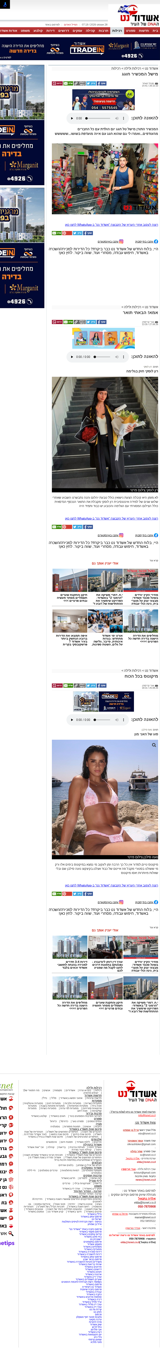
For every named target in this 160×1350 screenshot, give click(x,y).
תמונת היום (67, 1142)
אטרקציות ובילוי (82, 1183)
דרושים (63, 30)
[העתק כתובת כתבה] (79, 84)
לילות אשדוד (83, 1142)
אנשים (46, 1090)
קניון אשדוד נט (55, 1211)
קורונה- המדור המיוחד (90, 1193)
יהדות (72, 1204)
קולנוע (38, 30)
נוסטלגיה (55, 1126)
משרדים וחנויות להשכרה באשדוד (84, 1261)
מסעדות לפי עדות (69, 1108)
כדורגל (53, 1121)
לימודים (83, 1178)
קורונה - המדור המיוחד (88, 1191)
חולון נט (97, 1311)
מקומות (58, 1090)
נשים (99, 1204)
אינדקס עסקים (42, 1204)
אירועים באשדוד (93, 1266)
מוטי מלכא (96, 1342)
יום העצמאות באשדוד (90, 1334)
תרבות (103, 30)
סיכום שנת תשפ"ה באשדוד (85, 1196)
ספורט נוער (78, 1121)
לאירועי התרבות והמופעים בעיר (85, 1116)
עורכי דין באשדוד (71, 1188)
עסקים (77, 30)
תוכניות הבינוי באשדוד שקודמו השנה (43, 1154)
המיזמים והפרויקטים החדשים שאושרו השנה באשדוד (74, 1199)
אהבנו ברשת (85, 1204)
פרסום (98, 1314)
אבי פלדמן (96, 1329)
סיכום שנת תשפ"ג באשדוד (85, 1129)
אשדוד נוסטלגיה (91, 1167)
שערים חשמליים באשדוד (89, 1279)
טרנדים (66, 1183)
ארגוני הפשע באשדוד (71, 1098)
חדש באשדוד (68, 1178)
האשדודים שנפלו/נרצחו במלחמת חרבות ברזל (78, 1159)
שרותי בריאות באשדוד (90, 1264)
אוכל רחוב (82, 1110)
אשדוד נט (151, 68)
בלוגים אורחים (66, 1165)
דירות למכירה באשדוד (90, 1251)
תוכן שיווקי (96, 1178)
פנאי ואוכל (59, 1204)
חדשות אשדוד (93, 1095)
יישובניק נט (95, 1239)
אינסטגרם (51, 1142)
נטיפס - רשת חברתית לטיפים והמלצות (82, 1221)
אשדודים (70, 1090)
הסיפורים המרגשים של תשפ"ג (62, 1131)
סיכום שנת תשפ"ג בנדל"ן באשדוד (45, 1136)
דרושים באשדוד (93, 1269)
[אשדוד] (134, 26)
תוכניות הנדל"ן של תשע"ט (51, 1206)
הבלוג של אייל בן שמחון (89, 1165)
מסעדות (97, 1100)
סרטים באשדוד (94, 1211)
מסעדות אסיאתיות (78, 1105)
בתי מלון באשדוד (93, 1236)
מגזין (99, 1123)
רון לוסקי (148, 366)
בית (155, 30)
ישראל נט (97, 1219)
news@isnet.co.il (146, 1179)
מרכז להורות (95, 1322)
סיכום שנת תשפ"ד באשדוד (85, 1152)
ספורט (130, 30)
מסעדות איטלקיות (33, 1103)
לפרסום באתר (52, 24)
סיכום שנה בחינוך (81, 1134)
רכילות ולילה (132, 68)
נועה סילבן (147, 729)
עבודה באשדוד (93, 1291)
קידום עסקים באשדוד (90, 1234)
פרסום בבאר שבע (92, 1259)
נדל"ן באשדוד (94, 1214)
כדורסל (64, 1121)
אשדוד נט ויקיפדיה (91, 1286)
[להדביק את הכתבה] (67, 234)
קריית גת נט (95, 1309)
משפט (25, 30)
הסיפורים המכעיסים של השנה (82, 1136)
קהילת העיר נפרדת (81, 1149)
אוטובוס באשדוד (34, 1209)
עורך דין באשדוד (93, 1306)
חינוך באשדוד (74, 1211)
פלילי (53, 1098)
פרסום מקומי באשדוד (90, 1231)
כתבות (98, 1126)
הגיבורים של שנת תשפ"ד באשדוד (84, 1154)
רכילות (117, 30)
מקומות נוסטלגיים (92, 1170)
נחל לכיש (97, 1327)
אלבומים (96, 1139)
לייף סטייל (95, 1180)
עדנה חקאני (95, 1319)
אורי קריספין (128, 1169)
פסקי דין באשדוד (93, 1188)
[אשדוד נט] (132, 1102)
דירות (50, 30)
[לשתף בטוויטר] (91, 84)
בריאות (62, 1147)
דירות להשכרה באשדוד (89, 1254)
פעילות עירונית (77, 1147)
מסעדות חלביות (73, 1103)
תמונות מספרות (71, 1126)
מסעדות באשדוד (93, 1249)
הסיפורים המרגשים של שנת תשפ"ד (83, 1157)
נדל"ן (44, 1098)
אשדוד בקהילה (92, 1144)
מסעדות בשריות (93, 1103)
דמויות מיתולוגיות (70, 1170)
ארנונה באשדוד (93, 1274)
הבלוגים (97, 1162)
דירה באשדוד (95, 1299)
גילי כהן (98, 1337)
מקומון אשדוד (94, 1244)
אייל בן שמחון (95, 1224)
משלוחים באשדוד (92, 1246)
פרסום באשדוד (93, 1284)
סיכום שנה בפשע (60, 1134)
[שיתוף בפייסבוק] (101, 84)
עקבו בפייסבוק (144, 241)
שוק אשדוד (96, 1324)
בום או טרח (85, 1090)
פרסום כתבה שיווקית (91, 1289)
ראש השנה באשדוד (78, 1206)
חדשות (144, 30)
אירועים (98, 1142)
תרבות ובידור (94, 1113)
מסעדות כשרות (48, 1108)
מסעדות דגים (54, 1103)
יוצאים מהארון (91, 1092)
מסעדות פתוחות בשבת (53, 1105)
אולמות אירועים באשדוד (89, 1296)
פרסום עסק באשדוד (91, 1216)
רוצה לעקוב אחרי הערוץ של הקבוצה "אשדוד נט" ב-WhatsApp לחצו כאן (111, 224)
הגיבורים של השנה (92, 1131)
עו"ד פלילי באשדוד (92, 1301)
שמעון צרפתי (95, 1339)
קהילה (90, 30)
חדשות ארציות (94, 1098)
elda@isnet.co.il (146, 1162)
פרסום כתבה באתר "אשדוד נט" (85, 1229)
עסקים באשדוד (36, 1211)
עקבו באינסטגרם (108, 241)
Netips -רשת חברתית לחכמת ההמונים (81, 1281)
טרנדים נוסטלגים (49, 1170)
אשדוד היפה (95, 1147)
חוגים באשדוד (58, 1116)
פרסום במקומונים (93, 1241)
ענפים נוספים (95, 1121)
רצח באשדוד (95, 1332)
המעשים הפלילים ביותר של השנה (64, 1209)
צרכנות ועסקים (92, 1175)
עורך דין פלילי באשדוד (90, 1304)
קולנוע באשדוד (39, 1116)
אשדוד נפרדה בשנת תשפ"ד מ (45, 1157)
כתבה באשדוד (94, 1294)
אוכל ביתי (96, 1105)
